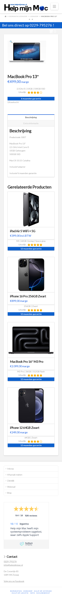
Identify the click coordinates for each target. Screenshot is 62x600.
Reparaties (16, 591)
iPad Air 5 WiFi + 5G (22, 231)
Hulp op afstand (43, 591)
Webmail (11, 486)
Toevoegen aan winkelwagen (32, 223)
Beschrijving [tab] (31, 117)
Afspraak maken (14, 474)
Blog (9, 492)
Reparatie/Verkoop (18, 16)
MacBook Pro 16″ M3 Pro (26, 361)
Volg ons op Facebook (14, 581)
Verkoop (34, 16)
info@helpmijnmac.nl (13, 565)
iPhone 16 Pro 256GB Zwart (28, 296)
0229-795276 (41, 25)
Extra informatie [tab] (31, 123)
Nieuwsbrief (43, 593)
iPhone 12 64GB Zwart (24, 427)
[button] (54, 6)
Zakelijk (10, 480)
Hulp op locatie (20, 593)
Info (32, 593)
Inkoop (10, 468)
